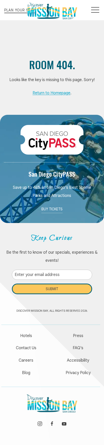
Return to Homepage (51, 93)
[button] (95, 10)
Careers (26, 360)
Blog (26, 372)
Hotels (26, 335)
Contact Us (26, 347)
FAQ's (78, 347)
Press (78, 335)
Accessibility (78, 360)
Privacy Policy (78, 372)
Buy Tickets (52, 209)
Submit (52, 289)
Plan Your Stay (19, 10)
